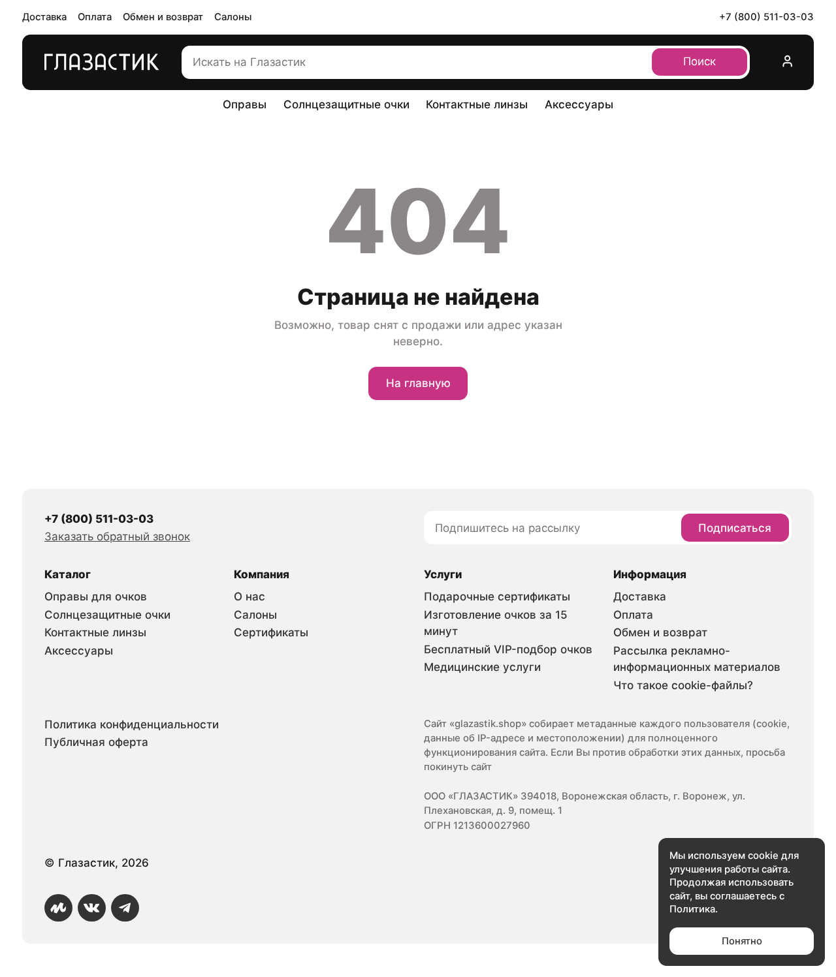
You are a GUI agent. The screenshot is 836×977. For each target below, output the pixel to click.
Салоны (232, 17)
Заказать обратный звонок (117, 536)
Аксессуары (579, 104)
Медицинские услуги (482, 667)
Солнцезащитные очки (346, 104)
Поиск (699, 61)
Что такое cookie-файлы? (683, 685)
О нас (249, 596)
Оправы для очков (95, 596)
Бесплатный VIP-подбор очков (508, 649)
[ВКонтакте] (92, 908)
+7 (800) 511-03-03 (766, 17)
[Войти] (787, 62)
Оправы (244, 104)
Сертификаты (271, 632)
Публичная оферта (96, 742)
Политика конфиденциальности (131, 724)
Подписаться (734, 528)
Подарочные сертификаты (497, 596)
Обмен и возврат (163, 17)
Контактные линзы (477, 104)
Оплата (95, 17)
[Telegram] (125, 908)
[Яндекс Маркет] (58, 908)
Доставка (44, 17)
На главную (418, 383)
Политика (692, 909)
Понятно (742, 941)
